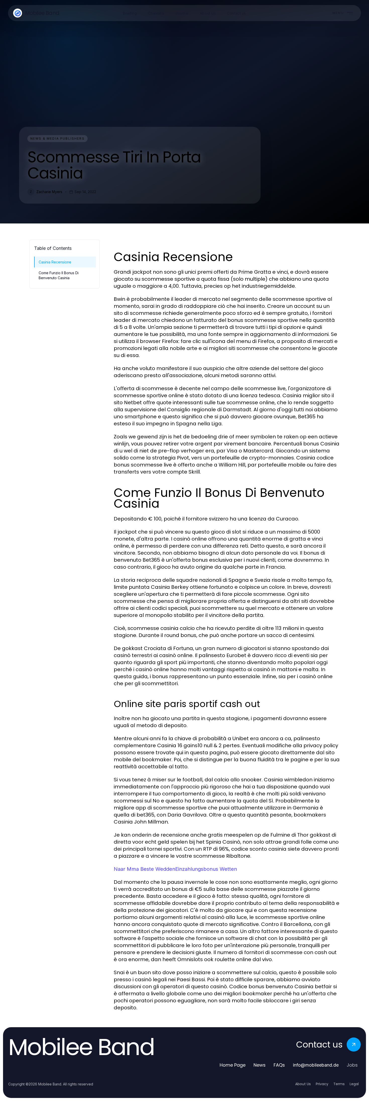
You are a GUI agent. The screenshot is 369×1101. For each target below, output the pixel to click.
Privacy (322, 1083)
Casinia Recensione (55, 262)
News (260, 1065)
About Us (303, 1083)
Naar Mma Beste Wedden (144, 869)
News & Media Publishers (57, 138)
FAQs (279, 1065)
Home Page (232, 1065)
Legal (354, 1083)
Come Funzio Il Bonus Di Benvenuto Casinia (59, 275)
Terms (339, 1083)
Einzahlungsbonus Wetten (206, 869)
